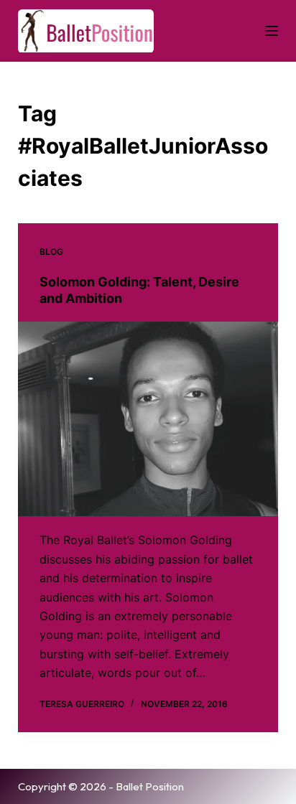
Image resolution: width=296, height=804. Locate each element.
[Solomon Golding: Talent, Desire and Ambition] (148, 419)
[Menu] (271, 30)
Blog (51, 251)
